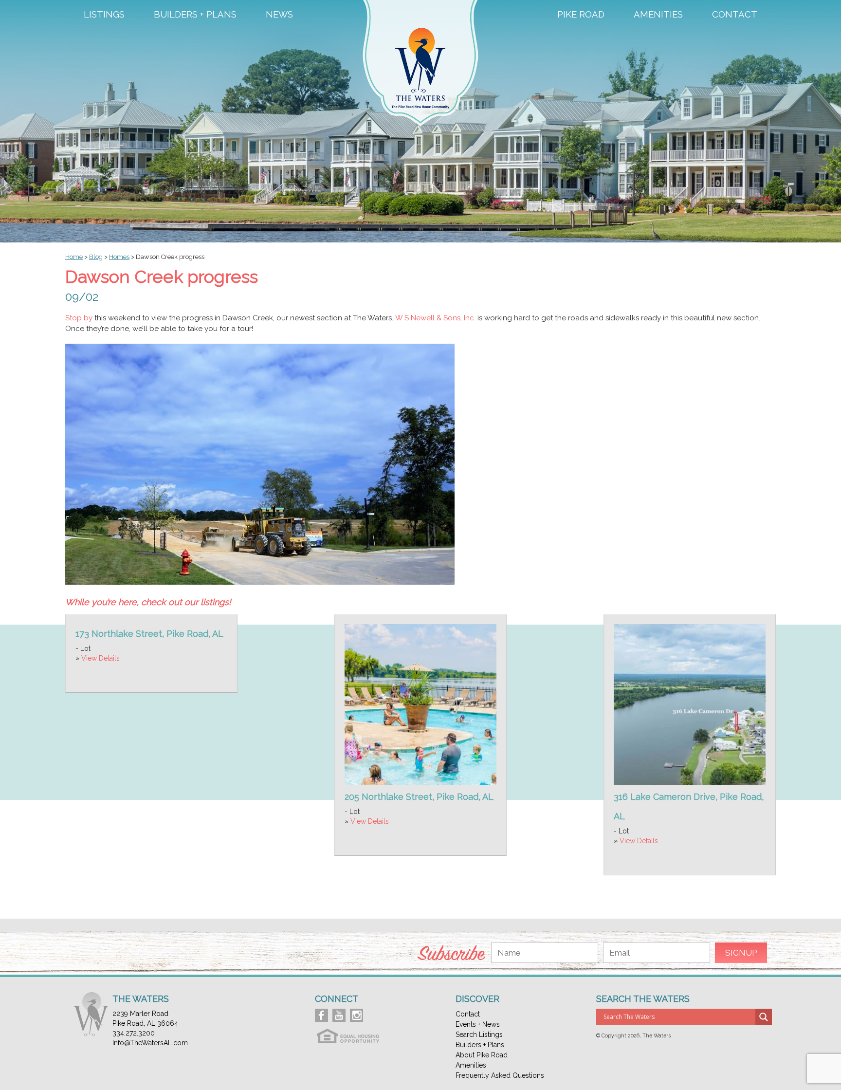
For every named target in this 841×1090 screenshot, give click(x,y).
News (279, 14)
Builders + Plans (195, 14)
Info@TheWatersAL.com (150, 1043)
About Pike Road (482, 1055)
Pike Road (580, 14)
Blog (96, 256)
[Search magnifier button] (763, 1017)
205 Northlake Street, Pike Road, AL (419, 797)
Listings (104, 14)
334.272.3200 (133, 1033)
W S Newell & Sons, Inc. (435, 318)
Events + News (478, 1024)
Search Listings (479, 1034)
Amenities (658, 14)
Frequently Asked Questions (500, 1075)
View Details (100, 658)
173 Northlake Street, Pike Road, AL (149, 633)
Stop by (78, 318)
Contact (734, 14)
